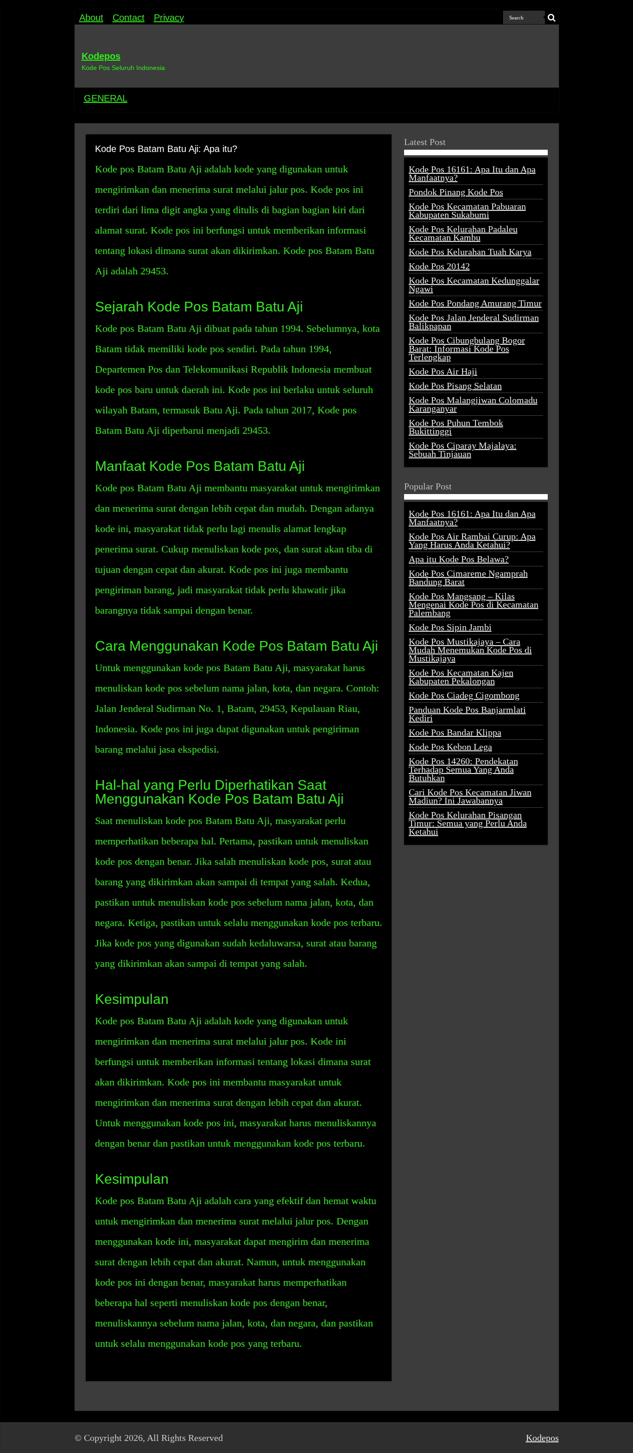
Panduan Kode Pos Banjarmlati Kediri (467, 713)
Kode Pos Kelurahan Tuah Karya (470, 252)
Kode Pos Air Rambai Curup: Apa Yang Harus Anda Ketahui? (472, 540)
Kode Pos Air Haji (443, 371)
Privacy (169, 18)
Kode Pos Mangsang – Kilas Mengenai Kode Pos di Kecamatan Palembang (473, 604)
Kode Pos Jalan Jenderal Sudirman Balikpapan (474, 321)
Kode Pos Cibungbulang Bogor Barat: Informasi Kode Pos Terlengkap (467, 348)
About (91, 18)
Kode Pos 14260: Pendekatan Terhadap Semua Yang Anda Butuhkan (463, 769)
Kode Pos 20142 (439, 266)
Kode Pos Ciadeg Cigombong (464, 695)
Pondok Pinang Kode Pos (456, 192)
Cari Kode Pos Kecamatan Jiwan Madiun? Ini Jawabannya (470, 796)
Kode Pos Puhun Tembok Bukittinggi (456, 427)
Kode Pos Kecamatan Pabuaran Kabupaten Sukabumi (467, 210)
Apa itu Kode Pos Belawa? (459, 559)
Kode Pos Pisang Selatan (455, 386)
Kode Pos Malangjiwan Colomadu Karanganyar (473, 404)
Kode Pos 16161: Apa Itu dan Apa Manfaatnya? (472, 173)
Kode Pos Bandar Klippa (455, 732)
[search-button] (552, 18)
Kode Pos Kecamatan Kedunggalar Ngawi (474, 284)
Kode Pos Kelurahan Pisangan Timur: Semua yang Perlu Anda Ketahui (468, 823)
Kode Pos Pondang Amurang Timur (475, 303)
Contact (129, 18)
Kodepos (101, 56)
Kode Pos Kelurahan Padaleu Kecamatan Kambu (463, 233)
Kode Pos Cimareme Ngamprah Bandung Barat (468, 577)
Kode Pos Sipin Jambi (450, 627)
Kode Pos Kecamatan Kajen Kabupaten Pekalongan (461, 676)
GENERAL (105, 98)
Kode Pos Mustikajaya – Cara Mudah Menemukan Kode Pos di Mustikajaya (470, 649)
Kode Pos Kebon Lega (450, 747)
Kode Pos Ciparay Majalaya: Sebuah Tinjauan (463, 449)
